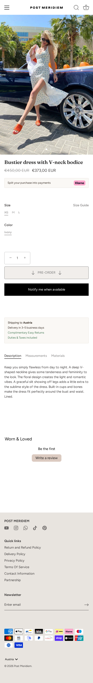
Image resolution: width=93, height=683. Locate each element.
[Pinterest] (44, 528)
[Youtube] (6, 528)
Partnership (12, 580)
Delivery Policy (14, 554)
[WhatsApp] (25, 528)
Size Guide (81, 205)
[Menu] (7, 7)
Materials (58, 356)
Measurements (36, 356)
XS (6, 212)
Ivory (8, 232)
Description (12, 356)
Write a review (46, 458)
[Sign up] (86, 604)
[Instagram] (16, 528)
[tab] (15, 355)
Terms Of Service (16, 567)
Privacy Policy (14, 560)
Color (8, 225)
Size (46, 205)
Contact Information (19, 574)
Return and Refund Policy (22, 547)
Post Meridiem (23, 666)
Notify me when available (46, 289)
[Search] (76, 8)
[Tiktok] (35, 528)
